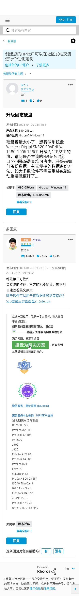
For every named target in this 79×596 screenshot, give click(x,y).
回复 (16, 212)
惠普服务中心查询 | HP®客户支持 (32, 415)
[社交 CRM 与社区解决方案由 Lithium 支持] (46, 570)
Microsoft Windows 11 (53, 187)
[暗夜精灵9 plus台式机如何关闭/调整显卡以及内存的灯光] (26, 73)
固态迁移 (24, 524)
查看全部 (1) (24, 531)
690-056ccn (26, 187)
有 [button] (46, 551)
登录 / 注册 (66, 20)
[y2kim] (12, 244)
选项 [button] (73, 41)
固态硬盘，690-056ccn (33, 195)
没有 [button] (58, 551)
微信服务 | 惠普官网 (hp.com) (30, 405)
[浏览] (6, 20)
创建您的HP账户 (17, 65)
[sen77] (12, 89)
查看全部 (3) (24, 202)
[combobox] (39, 30)
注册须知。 (51, 588)
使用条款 (35, 588)
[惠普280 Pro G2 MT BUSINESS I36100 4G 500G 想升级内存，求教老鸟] (30, 73)
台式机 (12, 41)
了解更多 (42, 65)
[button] (70, 84)
